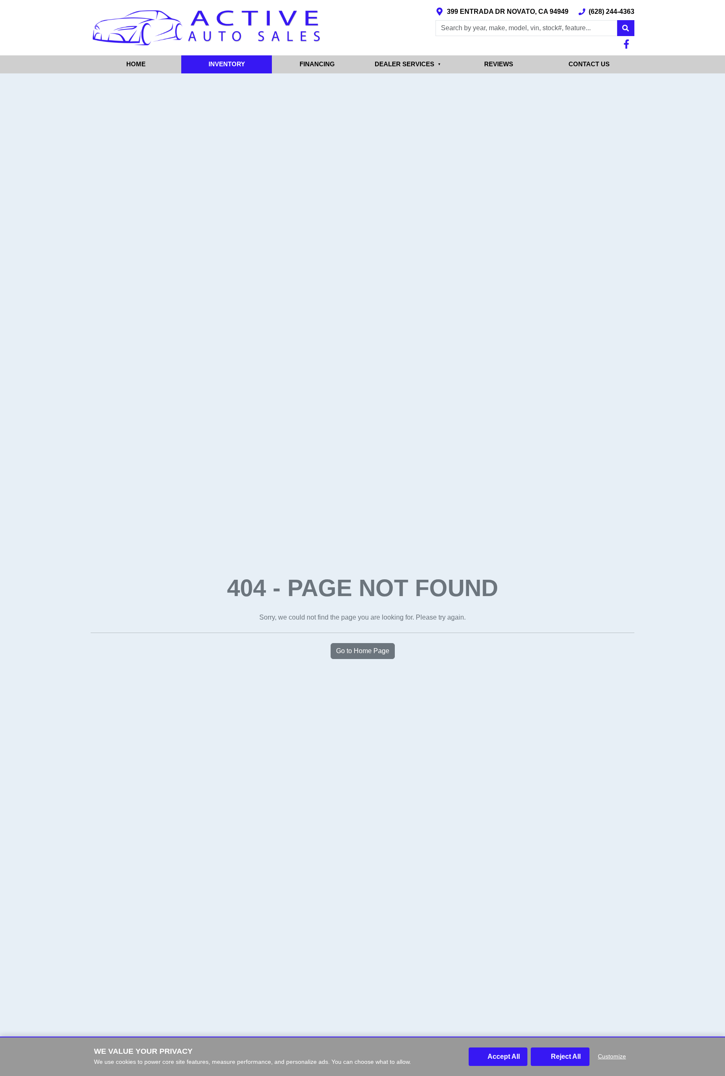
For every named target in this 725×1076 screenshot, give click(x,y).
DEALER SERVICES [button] (408, 64)
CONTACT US (589, 64)
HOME (136, 64)
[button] (625, 28)
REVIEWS (498, 64)
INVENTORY (227, 64)
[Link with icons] (628, 44)
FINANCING (317, 64)
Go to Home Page (362, 650)
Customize (612, 1056)
